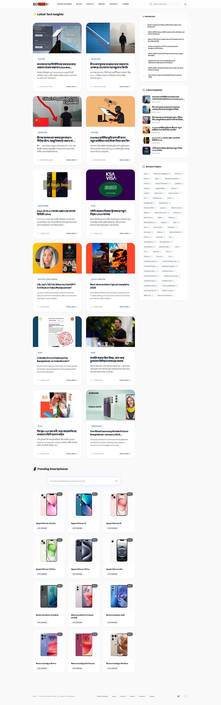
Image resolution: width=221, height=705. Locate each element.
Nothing (172, 217)
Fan (146, 198)
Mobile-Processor (162, 212)
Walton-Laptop (168, 290)
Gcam (170, 198)
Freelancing (158, 198)
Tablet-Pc (157, 251)
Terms (125, 4)
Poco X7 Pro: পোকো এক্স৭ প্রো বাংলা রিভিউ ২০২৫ (56, 212)
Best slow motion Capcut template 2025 (109, 286)
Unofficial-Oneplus (169, 266)
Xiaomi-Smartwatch (166, 295)
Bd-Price (179, 173)
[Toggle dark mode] (185, 4)
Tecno (169, 251)
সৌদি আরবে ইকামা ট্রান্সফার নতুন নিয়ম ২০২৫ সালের (108, 212)
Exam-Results (174, 193)
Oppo (176, 222)
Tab (146, 251)
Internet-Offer (150, 207)
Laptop (163, 207)
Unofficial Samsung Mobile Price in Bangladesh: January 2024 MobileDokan (109, 433)
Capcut (147, 183)
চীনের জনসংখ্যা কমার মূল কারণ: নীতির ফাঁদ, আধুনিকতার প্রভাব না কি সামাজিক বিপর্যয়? (56, 139)
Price (146, 227)
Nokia (161, 217)
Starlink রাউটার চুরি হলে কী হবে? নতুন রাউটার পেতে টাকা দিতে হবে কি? (110, 139)
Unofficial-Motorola (171, 261)
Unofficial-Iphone (151, 261)
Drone (175, 188)
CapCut (90, 4)
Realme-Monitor (176, 232)
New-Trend (149, 217)
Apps (147, 173)
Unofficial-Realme (151, 276)
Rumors (148, 237)
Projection (172, 227)
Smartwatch (149, 246)
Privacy (114, 4)
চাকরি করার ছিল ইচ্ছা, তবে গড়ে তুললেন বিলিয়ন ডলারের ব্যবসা (107, 359)
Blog (79, 4)
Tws (170, 256)
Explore (71, 87)
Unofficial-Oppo (151, 271)
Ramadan (148, 232)
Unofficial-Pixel (168, 271)
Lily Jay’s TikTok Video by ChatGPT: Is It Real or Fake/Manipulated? (56, 286)
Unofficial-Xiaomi (151, 285)
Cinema (147, 188)
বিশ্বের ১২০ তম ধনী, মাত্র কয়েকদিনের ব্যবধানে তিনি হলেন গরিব (57, 433)
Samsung (160, 237)
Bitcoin (147, 178)
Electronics (159, 193)
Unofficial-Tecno (150, 280)
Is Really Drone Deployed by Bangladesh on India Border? (53, 359)
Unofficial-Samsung (171, 276)
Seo (171, 237)
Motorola (178, 212)
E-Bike (147, 193)
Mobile (147, 212)
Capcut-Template (163, 183)
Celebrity (179, 183)
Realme (161, 232)
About (101, 4)
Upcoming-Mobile (170, 285)
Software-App (165, 246)
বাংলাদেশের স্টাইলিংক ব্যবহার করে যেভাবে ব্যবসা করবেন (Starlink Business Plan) (56, 66)
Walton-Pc (148, 295)
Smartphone (150, 241)
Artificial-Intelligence (162, 173)
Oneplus (165, 222)
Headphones (164, 203)
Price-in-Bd (158, 227)
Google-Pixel (149, 203)
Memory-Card (177, 207)
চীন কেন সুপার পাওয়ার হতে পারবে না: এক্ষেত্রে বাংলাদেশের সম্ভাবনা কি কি (109, 66)
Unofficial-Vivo (168, 280)
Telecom (148, 256)
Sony (178, 246)
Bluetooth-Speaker (172, 178)
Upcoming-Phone (151, 290)
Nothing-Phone (150, 222)
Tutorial (160, 256)
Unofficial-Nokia (150, 266)
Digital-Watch (161, 188)
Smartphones (64, 4)
